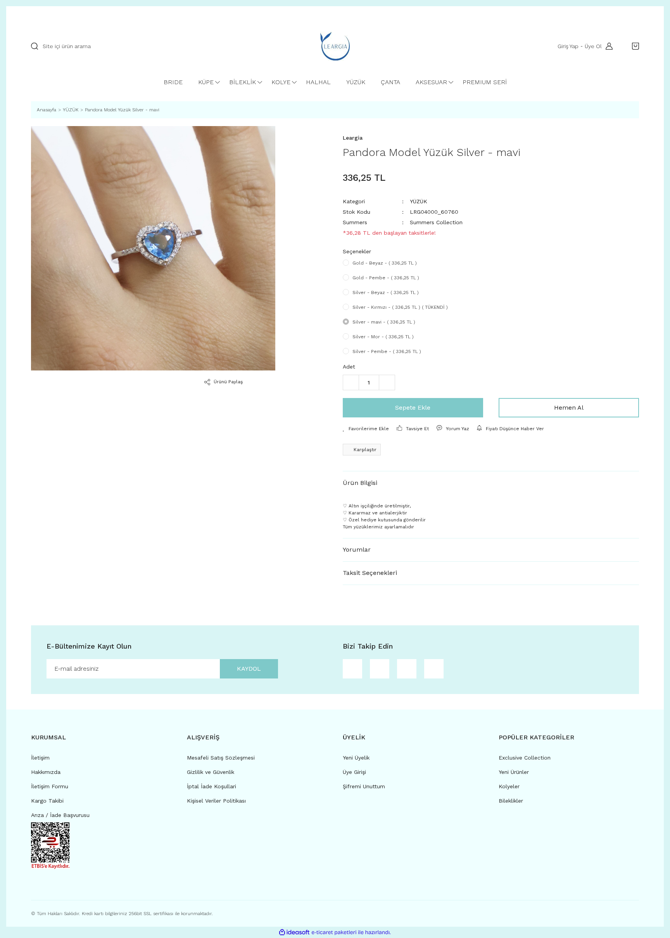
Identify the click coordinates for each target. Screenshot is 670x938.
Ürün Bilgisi (360, 482)
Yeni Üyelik (356, 758)
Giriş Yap (568, 46)
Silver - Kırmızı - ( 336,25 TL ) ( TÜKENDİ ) (400, 307)
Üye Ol (593, 46)
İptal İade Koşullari (211, 786)
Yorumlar (357, 549)
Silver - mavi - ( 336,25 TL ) (383, 322)
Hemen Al (569, 407)
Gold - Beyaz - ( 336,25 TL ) (384, 263)
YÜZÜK (418, 201)
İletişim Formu (49, 786)
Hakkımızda (45, 772)
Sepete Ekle (412, 407)
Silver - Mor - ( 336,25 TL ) (383, 336)
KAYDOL (249, 668)
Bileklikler (511, 801)
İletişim (40, 758)
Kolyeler (509, 786)
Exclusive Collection (525, 758)
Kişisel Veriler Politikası (216, 801)
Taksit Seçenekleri (370, 572)
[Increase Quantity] (387, 382)
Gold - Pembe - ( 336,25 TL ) (385, 277)
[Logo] (335, 46)
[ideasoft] (294, 932)
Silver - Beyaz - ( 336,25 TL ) (385, 292)
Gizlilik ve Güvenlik (210, 772)
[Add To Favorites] (366, 428)
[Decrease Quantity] (351, 382)
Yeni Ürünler (514, 772)
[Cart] (633, 46)
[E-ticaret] (334, 932)
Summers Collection (436, 222)
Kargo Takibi (47, 801)
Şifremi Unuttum (364, 786)
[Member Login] (607, 46)
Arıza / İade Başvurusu (60, 815)
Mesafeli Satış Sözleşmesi (221, 758)
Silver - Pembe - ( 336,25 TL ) (386, 351)
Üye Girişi (354, 772)
